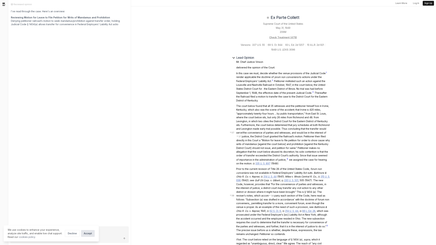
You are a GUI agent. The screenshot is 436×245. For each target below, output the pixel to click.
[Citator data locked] (268, 18)
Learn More (401, 3)
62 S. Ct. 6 (275, 210)
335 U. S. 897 (262, 163)
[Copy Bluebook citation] (303, 18)
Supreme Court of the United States (283, 23)
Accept (88, 233)
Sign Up (428, 3)
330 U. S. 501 (291, 180)
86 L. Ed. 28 (308, 210)
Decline (72, 233)
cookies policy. (27, 236)
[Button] (124, 238)
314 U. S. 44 (270, 176)
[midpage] (4, 4)
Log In (416, 3)
